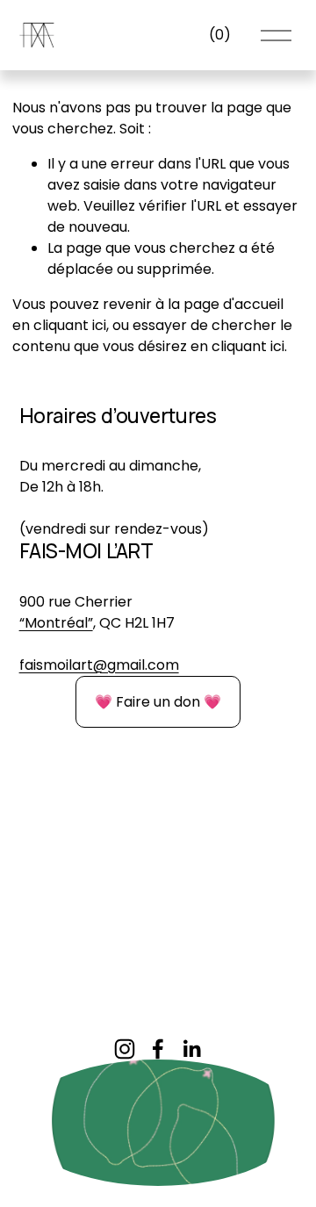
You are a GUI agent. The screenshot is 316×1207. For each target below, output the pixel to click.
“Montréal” (56, 623)
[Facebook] (158, 1049)
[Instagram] (124, 1049)
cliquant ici (69, 325)
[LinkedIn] (191, 1049)
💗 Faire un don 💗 (158, 702)
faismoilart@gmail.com (99, 665)
